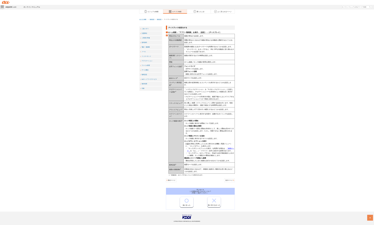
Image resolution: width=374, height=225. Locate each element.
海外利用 (144, 84)
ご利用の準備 (146, 38)
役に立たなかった (214, 205)
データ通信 (145, 70)
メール (144, 51)
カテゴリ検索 (142, 19)
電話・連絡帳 (146, 47)
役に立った (187, 205)
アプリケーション (147, 61)
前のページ (171, 180)
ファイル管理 (146, 65)
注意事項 (144, 33)
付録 (143, 88)
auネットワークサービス (149, 79)
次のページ (229, 180)
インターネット (146, 56)
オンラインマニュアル (31, 7)
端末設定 (152, 19)
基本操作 (144, 42)
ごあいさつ (145, 28)
